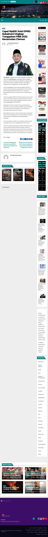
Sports (39, 437)
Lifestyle (40, 407)
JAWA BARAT (41, 397)
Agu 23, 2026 (6, 477)
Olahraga (40, 421)
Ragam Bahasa (7, 11)
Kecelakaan (41, 401)
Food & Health (41, 387)
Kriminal (40, 164)
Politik (39, 431)
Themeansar (3, 531)
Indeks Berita (38, 530)
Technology (41, 447)
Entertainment (41, 381)
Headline (40, 391)
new (39, 414)
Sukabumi (16, 169)
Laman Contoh (44, 530)
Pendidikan (40, 427)
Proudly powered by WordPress (7, 530)
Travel (39, 451)
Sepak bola (40, 434)
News (39, 417)
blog (39, 373)
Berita (4, 28)
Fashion (40, 384)
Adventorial (40, 361)
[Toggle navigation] (45, 20)
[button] (40, 20)
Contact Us (35, 527)
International (41, 394)
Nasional (40, 411)
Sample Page (40, 532)
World (39, 454)
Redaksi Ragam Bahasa (13, 43)
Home (30, 527)
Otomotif (40, 424)
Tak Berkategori (41, 444)
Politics (32, 532)
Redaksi (35, 532)
